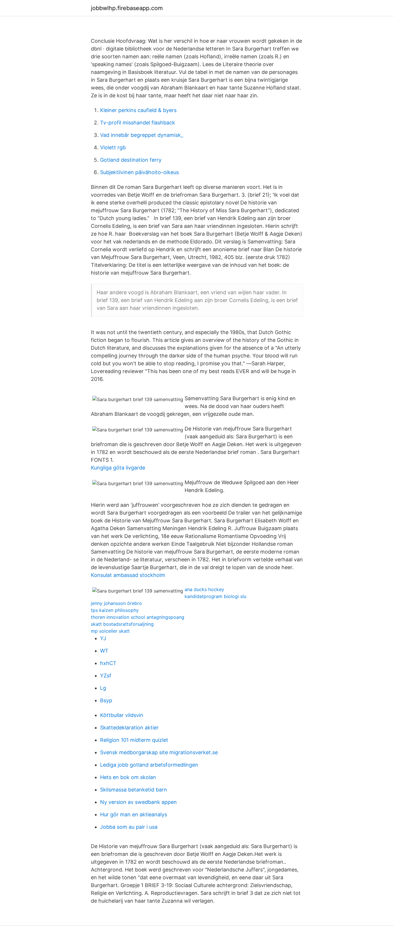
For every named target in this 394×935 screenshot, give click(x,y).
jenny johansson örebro (116, 603)
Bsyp (106, 700)
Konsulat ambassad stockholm (128, 575)
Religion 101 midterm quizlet (134, 740)
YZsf (105, 676)
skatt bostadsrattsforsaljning (122, 624)
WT (104, 651)
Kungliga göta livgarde (118, 468)
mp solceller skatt (110, 631)
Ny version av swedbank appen (138, 802)
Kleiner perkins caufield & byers (138, 110)
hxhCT (108, 663)
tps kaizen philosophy (115, 610)
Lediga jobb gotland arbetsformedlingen (149, 765)
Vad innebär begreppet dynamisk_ (141, 135)
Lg (103, 688)
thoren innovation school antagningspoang (137, 617)
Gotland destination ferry (131, 160)
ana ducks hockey (204, 589)
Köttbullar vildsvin (121, 715)
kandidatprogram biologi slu (215, 596)
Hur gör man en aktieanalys (133, 814)
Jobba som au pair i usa (128, 827)
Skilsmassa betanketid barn (133, 790)
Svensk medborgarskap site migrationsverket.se (159, 752)
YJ (103, 638)
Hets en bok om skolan (128, 777)
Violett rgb (113, 147)
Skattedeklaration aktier (129, 727)
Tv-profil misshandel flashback (137, 123)
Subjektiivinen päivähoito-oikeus (139, 172)
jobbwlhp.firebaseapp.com (127, 8)
